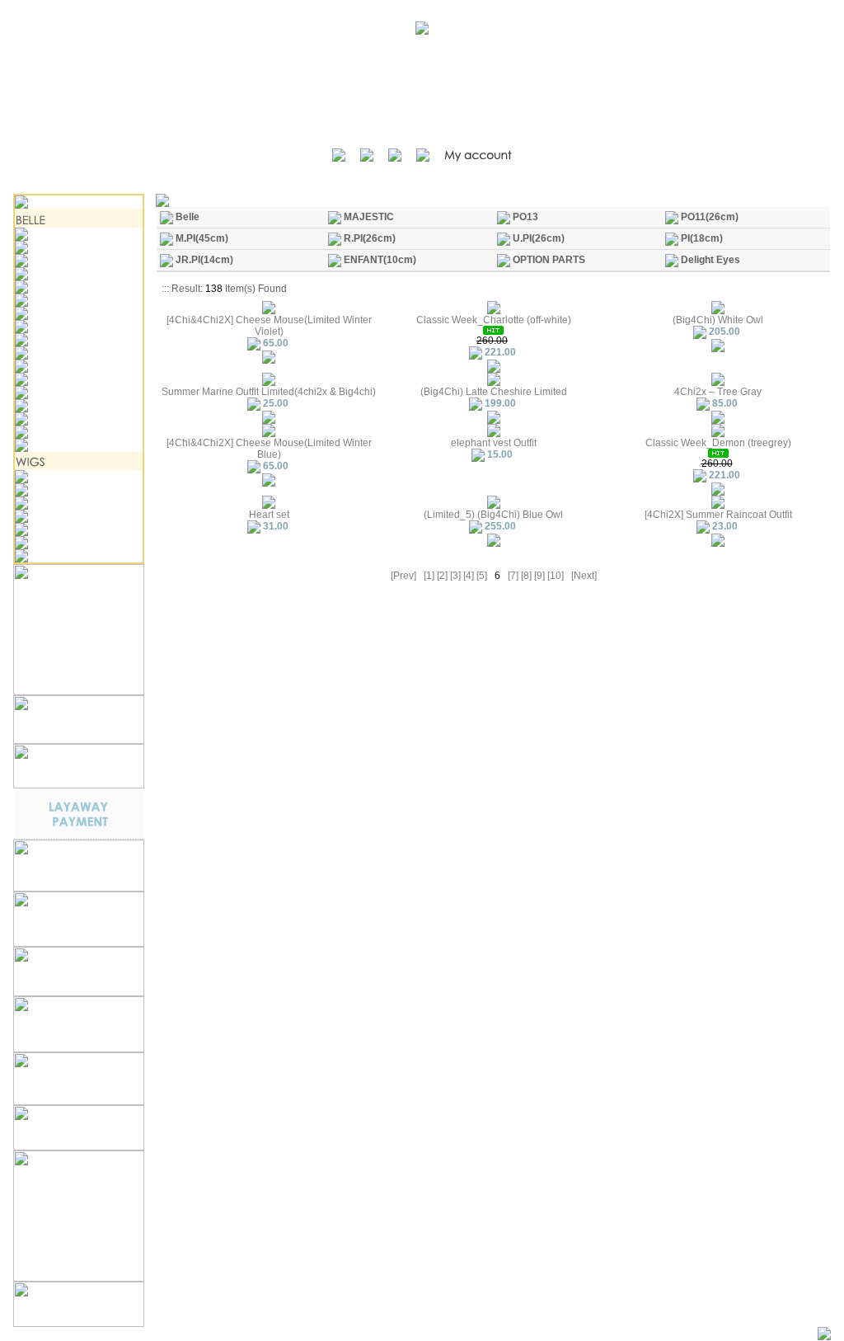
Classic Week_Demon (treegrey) (718, 443)
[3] (455, 575)
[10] (555, 575)
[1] (429, 575)
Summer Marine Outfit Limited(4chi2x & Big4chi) (269, 392)
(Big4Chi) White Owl (718, 320)
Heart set (269, 514)
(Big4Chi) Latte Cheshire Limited (493, 392)
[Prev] (403, 575)
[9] (539, 575)
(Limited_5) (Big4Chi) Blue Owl (493, 514)
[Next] (584, 575)
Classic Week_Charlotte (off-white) (493, 320)
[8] (526, 575)
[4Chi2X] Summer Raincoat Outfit (718, 514)
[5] (481, 575)
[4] (468, 575)
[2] (442, 575)
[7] (513, 575)
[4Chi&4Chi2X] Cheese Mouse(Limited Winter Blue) (269, 448)
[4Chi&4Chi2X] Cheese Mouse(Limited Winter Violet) (269, 325)
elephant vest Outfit (494, 443)
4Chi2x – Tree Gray (718, 392)
